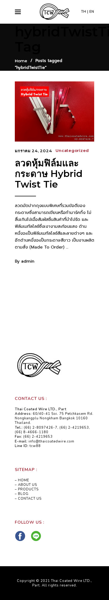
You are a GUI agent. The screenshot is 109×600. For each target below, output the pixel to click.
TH (83, 11)
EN (91, 11)
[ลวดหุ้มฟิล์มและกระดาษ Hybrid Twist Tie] (54, 111)
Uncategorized (72, 150)
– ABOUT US (26, 484)
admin (27, 261)
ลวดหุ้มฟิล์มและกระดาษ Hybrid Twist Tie (49, 173)
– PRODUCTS (27, 489)
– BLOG (22, 493)
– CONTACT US (28, 498)
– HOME (22, 480)
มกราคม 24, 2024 (33, 150)
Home (21, 60)
